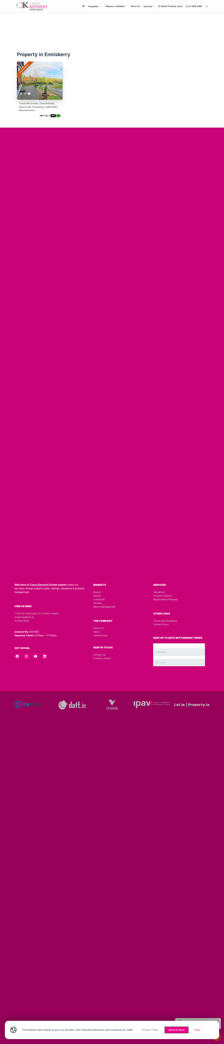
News (96, 631)
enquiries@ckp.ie (24, 617)
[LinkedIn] (44, 656)
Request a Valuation (115, 6)
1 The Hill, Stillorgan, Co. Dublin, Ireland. (36, 613)
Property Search (162, 595)
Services (148, 6)
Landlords (99, 599)
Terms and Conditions (165, 620)
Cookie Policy (161, 624)
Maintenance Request (165, 599)
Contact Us (99, 654)
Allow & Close (177, 1029)
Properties (93, 6)
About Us (135, 6)
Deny (197, 1029)
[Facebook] (17, 656)
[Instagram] (26, 656)
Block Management (104, 606)
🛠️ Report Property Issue (170, 6)
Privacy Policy (150, 1029)
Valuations (159, 592)
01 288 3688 (195, 6)
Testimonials (100, 635)
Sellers (97, 595)
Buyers (97, 592)
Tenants (97, 603)
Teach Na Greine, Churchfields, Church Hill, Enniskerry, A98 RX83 (38, 105)
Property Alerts (102, 658)
